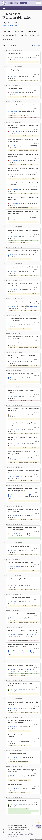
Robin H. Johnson (15, 690)
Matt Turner (13, 76)
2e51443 (36, 564)
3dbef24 (36, 648)
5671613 (36, 599)
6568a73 (36, 583)
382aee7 (36, 234)
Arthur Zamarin (15, 58)
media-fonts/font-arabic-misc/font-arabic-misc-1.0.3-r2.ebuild (23, 117)
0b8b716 (36, 548)
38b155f (36, 322)
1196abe (36, 172)
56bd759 (36, 802)
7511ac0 (36, 158)
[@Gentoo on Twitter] (3, 826)
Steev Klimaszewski (16, 708)
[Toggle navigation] (4, 8)
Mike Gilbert (14, 776)
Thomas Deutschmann (17, 476)
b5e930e (36, 441)
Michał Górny (14, 585)
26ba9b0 (36, 667)
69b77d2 (36, 74)
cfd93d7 (36, 739)
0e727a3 (36, 90)
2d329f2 (36, 341)
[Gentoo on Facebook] (3, 829)
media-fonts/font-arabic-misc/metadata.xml (19, 259)
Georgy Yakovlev (15, 343)
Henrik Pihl (13, 534)
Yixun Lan (35, 306)
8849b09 (36, 724)
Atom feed (37, 45)
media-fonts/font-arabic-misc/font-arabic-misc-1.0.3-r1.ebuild (23, 400)
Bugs (23, 35)
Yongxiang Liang (15, 306)
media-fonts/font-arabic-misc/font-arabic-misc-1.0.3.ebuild (23, 640)
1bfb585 (36, 774)
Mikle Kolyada (14, 567)
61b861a (36, 687)
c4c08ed (36, 287)
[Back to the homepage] (10, 3)
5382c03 (36, 201)
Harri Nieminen (15, 634)
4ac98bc (36, 427)
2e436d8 (36, 706)
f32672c (36, 616)
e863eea (36, 109)
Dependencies (19, 31)
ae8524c (36, 394)
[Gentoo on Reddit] (3, 832)
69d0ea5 (36, 531)
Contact (39, 825)
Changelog (8, 39)
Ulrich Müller (14, 324)
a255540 (36, 252)
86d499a (36, 187)
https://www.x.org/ (9, 25)
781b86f (36, 376)
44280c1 (36, 359)
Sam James (13, 361)
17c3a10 (36, 493)
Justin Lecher (14, 757)
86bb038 (36, 304)
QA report (32, 31)
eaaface (36, 786)
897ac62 (36, 513)
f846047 (36, 129)
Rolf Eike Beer (14, 495)
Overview (7, 31)
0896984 (36, 144)
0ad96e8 (36, 55)
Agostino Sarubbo (15, 415)
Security (34, 35)
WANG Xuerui (14, 290)
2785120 (36, 632)
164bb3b (36, 474)
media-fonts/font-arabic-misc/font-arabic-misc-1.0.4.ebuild (23, 62)
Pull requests (10, 35)
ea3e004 (36, 269)
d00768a (36, 412)
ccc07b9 (36, 456)
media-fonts (13, 14)
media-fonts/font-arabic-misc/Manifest (18, 115)
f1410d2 (36, 215)
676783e (36, 755)
